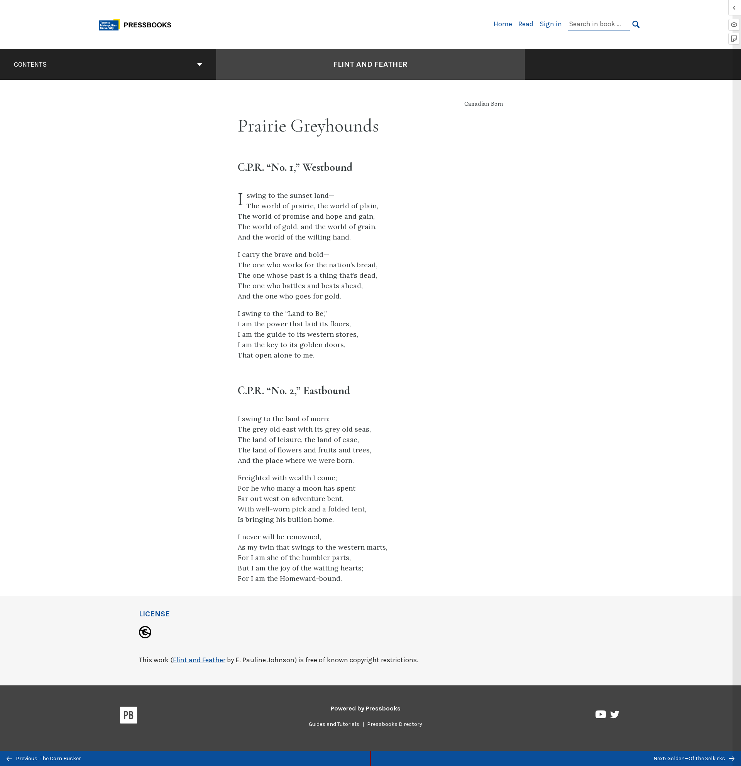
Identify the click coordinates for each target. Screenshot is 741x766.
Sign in (551, 24)
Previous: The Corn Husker (48, 758)
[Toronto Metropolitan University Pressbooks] (138, 23)
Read (525, 24)
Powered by (366, 708)
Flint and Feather (370, 64)
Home (503, 24)
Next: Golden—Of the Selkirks (689, 758)
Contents (30, 64)
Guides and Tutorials (334, 724)
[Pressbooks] (128, 717)
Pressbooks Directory (394, 724)
